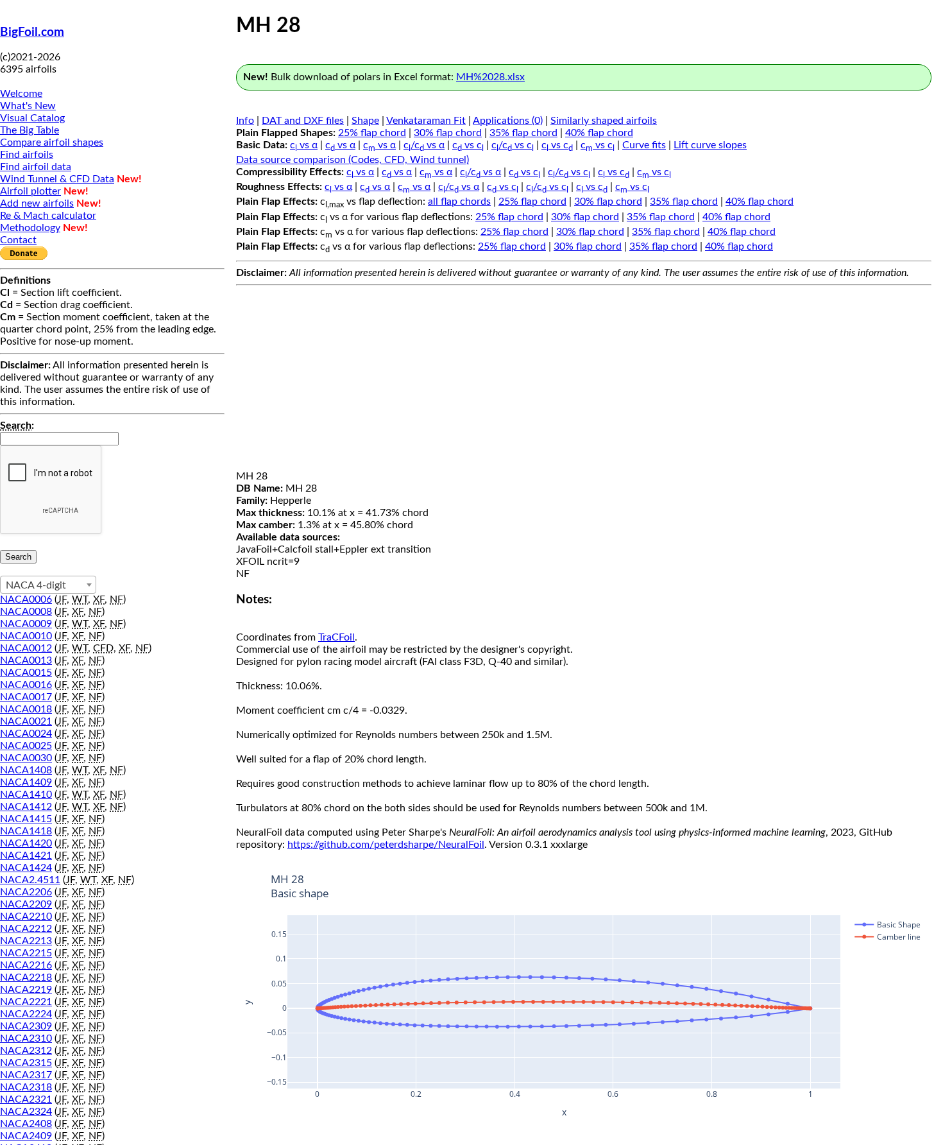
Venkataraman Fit (426, 121)
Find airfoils (26, 155)
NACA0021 (26, 721)
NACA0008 (26, 612)
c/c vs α (424, 145)
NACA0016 (26, 685)
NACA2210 (26, 916)
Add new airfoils (37, 203)
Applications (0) (508, 121)
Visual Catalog (32, 118)
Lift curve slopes (710, 145)
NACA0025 (26, 746)
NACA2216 (26, 965)
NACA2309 (26, 1026)
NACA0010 (26, 636)
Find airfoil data (35, 167)
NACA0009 (26, 624)
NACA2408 (26, 1124)
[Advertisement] (583, 380)
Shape (365, 121)
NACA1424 (26, 868)
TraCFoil (336, 637)
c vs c (468, 145)
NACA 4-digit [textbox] (36, 585)
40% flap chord (599, 133)
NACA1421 (26, 855)
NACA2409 (26, 1136)
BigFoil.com (32, 32)
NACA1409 (26, 782)
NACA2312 (26, 1051)
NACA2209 (26, 904)
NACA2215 (26, 953)
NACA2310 (26, 1038)
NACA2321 (26, 1099)
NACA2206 (26, 892)
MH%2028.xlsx (490, 77)
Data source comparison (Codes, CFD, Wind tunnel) (352, 160)
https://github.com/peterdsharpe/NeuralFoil (385, 844)
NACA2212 (26, 929)
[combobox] (48, 585)
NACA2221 (26, 1002)
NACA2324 (26, 1111)
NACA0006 (26, 599)
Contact (18, 240)
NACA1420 (26, 843)
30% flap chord (448, 133)
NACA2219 (26, 990)
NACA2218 (26, 977)
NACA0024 (26, 733)
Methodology (30, 228)
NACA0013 (26, 660)
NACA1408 (26, 770)
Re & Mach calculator (48, 216)
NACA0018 (26, 709)
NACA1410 (26, 794)
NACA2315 (26, 1063)
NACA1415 (26, 819)
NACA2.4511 (30, 880)
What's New (28, 106)
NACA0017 (26, 697)
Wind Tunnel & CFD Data (57, 179)
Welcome (21, 94)
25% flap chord (372, 133)
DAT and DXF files (303, 121)
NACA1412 (26, 807)
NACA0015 (26, 672)
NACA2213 (26, 941)
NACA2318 (26, 1087)
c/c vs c (512, 145)
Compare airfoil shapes (51, 142)
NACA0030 (26, 758)
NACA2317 (26, 1075)
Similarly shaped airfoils (603, 121)
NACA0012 (26, 648)
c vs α (304, 145)
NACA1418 (26, 831)
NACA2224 (26, 1014)
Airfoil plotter (30, 191)
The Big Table (29, 130)
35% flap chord (523, 133)
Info (245, 121)
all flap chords (459, 201)
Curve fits (644, 145)
